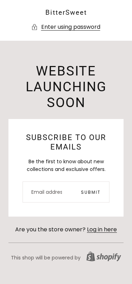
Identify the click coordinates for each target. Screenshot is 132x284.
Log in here (102, 229)
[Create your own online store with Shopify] (103, 256)
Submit (91, 192)
